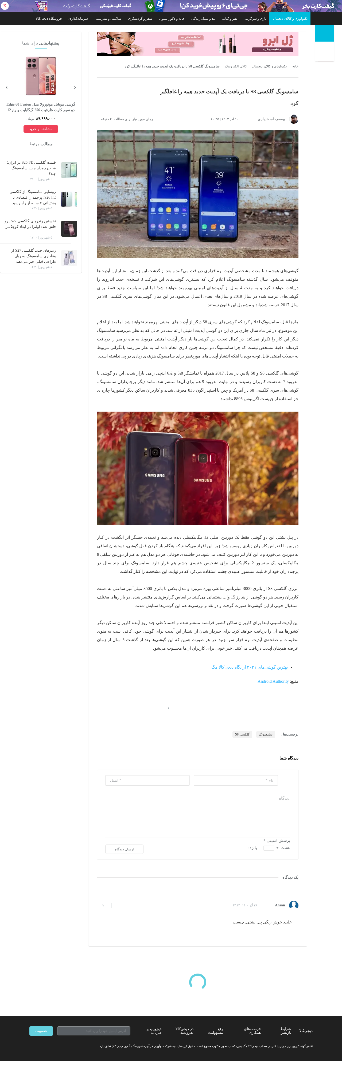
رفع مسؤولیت (215, 1031)
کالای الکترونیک (236, 66)
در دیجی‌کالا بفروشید (184, 1031)
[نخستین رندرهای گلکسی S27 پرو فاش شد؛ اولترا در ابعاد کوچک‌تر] (69, 229)
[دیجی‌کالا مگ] (324, 33)
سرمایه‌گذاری (78, 19)
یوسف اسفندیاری (271, 119)
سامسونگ (266, 734)
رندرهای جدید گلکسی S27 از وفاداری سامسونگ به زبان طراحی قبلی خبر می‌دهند (33, 256)
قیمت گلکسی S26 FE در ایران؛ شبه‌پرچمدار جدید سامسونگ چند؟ (31, 168)
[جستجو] (325, 52)
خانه (295, 66)
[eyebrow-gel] (197, 44)
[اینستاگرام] (41, 1046)
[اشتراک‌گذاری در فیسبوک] (128, 707)
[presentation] (75, 86)
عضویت (41, 1031)
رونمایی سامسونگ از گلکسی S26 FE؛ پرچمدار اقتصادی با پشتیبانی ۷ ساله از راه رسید (33, 197)
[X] (51, 1046)
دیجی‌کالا (306, 1031)
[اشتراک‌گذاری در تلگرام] (99, 707)
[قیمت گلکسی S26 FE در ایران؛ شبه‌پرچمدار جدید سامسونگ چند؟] (69, 170)
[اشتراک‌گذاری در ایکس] (118, 707)
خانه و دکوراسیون (172, 19)
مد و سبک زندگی (203, 19)
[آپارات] (60, 1046)
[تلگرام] (31, 1046)
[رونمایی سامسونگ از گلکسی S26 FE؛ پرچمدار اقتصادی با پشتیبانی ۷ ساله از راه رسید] (69, 199)
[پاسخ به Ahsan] (120, 905)
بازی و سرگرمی (255, 19)
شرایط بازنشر (285, 1031)
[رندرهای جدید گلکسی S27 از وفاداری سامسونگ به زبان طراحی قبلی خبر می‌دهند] (69, 258)
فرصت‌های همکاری (252, 1031)
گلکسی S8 (242, 734)
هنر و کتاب (229, 19)
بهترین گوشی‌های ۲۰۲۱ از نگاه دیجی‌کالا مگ (249, 667)
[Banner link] (171, 6)
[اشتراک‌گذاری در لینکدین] (137, 707)
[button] (165, 708)
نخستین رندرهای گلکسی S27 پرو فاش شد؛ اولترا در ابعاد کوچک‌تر (30, 224)
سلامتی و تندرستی (108, 19)
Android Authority (273, 681)
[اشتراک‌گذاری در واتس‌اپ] (109, 707)
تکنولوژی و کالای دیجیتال (290, 19)
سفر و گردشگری (140, 19)
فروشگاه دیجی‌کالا (49, 19)
